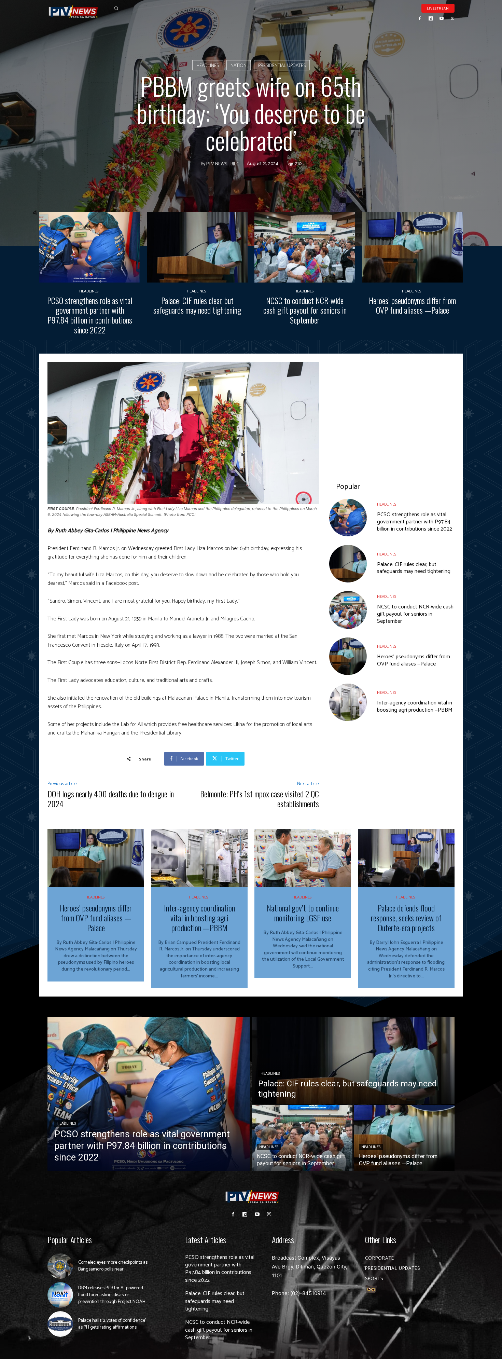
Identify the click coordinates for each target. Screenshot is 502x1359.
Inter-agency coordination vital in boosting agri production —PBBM (414, 706)
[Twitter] (452, 18)
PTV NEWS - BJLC (222, 164)
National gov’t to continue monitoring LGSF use (303, 913)
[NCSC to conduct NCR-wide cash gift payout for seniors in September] (304, 247)
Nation (239, 66)
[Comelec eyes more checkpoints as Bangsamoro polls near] (60, 1266)
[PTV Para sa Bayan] (73, 11)
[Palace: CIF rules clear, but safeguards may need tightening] (197, 247)
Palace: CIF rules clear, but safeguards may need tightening (197, 305)
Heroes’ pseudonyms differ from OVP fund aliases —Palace (412, 305)
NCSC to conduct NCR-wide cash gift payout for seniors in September (305, 310)
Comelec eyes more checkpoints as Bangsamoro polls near (113, 1266)
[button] (116, 8)
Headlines (207, 66)
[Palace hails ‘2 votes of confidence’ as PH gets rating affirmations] (60, 1324)
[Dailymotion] (430, 18)
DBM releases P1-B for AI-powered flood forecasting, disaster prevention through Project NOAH (111, 1294)
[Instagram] (269, 1214)
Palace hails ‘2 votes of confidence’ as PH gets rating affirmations (112, 1324)
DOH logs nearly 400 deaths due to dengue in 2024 (110, 798)
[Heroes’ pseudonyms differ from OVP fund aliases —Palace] (412, 247)
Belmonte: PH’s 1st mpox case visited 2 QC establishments (259, 798)
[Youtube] (441, 18)
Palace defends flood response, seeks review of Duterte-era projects (406, 918)
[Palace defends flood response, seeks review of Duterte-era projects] (406, 858)
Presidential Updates (282, 66)
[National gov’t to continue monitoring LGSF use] (302, 858)
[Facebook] (420, 18)
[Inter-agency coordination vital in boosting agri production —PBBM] (348, 702)
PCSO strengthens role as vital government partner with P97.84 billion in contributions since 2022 (89, 315)
